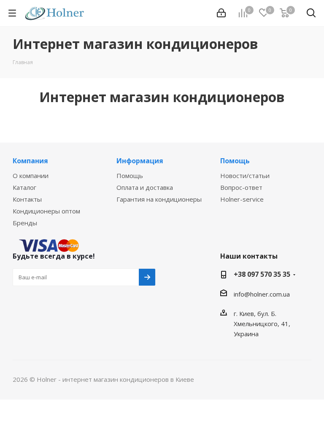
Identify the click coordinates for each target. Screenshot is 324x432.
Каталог (24, 187)
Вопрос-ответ (241, 187)
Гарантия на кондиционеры (159, 199)
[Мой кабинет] (221, 13)
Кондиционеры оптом (46, 211)
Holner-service (242, 199)
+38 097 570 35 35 (262, 274)
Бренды (25, 223)
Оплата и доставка (144, 187)
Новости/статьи (245, 175)
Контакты (27, 199)
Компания (30, 160)
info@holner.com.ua (262, 294)
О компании (31, 175)
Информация (139, 160)
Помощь (129, 175)
